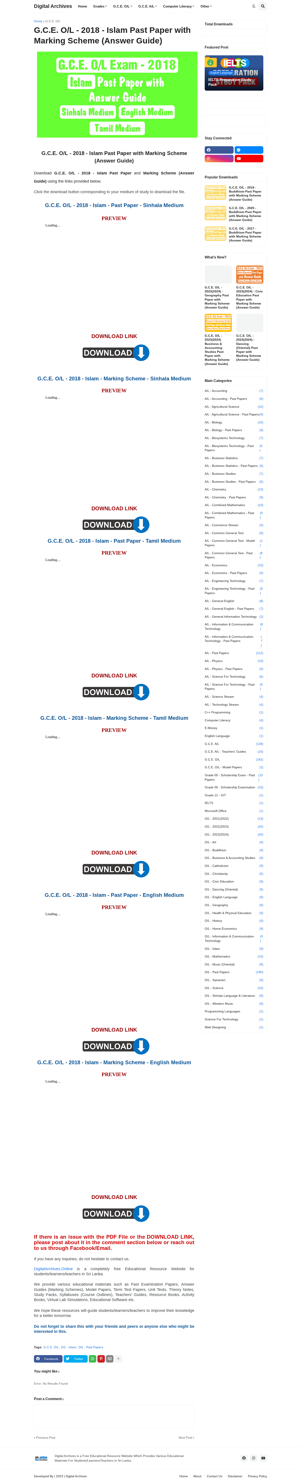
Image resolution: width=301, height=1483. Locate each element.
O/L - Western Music (234, 1003)
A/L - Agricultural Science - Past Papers (234, 414)
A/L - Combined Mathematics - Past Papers (234, 515)
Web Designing (234, 1027)
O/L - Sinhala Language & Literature (234, 995)
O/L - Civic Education (234, 881)
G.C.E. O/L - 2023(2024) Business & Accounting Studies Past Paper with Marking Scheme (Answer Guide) (217, 349)
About (197, 1476)
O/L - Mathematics (234, 956)
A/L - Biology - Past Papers (234, 430)
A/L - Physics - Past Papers (234, 669)
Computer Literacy (234, 720)
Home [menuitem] (82, 6)
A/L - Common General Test (234, 533)
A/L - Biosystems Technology (234, 438)
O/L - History (234, 920)
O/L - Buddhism (234, 850)
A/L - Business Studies (234, 473)
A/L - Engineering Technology (234, 581)
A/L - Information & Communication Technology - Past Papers (233, 641)
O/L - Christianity (234, 873)
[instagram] (219, 158)
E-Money (234, 728)
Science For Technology (234, 1019)
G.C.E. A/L (234, 744)
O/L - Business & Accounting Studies (234, 858)
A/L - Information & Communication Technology (234, 626)
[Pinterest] (101, 1359)
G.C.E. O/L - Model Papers (234, 767)
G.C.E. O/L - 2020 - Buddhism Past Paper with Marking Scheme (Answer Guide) (245, 214)
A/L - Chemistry (234, 489)
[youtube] (249, 158)
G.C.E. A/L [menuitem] (146, 6)
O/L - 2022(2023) (234, 826)
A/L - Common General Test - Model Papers (234, 543)
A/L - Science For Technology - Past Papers (234, 687)
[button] (254, 6)
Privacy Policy (257, 1476)
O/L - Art (234, 842)
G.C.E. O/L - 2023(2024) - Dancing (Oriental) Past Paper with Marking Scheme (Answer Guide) (248, 347)
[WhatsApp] (92, 1359)
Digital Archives (53, 6)
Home (38, 21)
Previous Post (45, 1437)
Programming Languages (234, 1011)
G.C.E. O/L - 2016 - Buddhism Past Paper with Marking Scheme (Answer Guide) (245, 193)
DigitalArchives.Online (53, 1269)
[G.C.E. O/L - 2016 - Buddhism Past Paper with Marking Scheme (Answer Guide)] (215, 192)
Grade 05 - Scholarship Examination (234, 787)
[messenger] (249, 150)
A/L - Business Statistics (234, 458)
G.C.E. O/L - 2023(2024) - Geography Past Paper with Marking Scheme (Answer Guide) (217, 297)
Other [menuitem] (205, 6)
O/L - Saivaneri (234, 980)
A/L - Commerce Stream (234, 525)
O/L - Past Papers (90, 1347)
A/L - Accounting (234, 391)
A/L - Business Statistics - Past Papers (234, 466)
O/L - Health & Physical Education (234, 913)
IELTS (234, 803)
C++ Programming (234, 712)
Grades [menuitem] (98, 6)
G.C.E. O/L (53, 21)
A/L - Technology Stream (234, 704)
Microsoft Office (234, 811)
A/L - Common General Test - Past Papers (233, 555)
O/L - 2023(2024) (234, 834)
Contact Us (214, 1476)
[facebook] (219, 150)
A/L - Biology (234, 422)
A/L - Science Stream (234, 696)
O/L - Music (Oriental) (234, 964)
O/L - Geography (234, 905)
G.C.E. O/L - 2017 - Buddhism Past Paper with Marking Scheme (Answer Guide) (245, 234)
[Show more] (118, 1359)
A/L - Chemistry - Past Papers (234, 497)
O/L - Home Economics (234, 928)
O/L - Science (234, 988)
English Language (234, 736)
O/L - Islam (68, 1347)
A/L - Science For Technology (234, 676)
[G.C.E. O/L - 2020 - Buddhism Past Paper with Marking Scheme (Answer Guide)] (215, 213)
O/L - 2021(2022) (234, 818)
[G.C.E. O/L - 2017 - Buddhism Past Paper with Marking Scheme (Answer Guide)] (215, 233)
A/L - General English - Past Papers (234, 608)
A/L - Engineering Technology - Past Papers (234, 591)
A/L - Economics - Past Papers (234, 573)
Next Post (185, 1437)
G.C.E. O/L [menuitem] (121, 6)
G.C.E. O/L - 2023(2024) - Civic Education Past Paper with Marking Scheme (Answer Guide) (249, 297)
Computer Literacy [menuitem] (177, 6)
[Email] (109, 1359)
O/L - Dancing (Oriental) (234, 889)
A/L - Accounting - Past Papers (234, 398)
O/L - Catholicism (234, 866)
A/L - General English (234, 601)
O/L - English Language (234, 897)
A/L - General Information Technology (234, 616)
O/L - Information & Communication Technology (234, 939)
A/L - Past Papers (234, 653)
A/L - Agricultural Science (234, 406)
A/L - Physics (234, 661)
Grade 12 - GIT (234, 795)
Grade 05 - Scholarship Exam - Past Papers (234, 777)
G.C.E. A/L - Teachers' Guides (234, 751)
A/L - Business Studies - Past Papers (234, 481)
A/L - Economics (234, 565)
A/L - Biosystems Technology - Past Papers (233, 448)
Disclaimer (235, 1476)
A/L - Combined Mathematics (234, 505)
